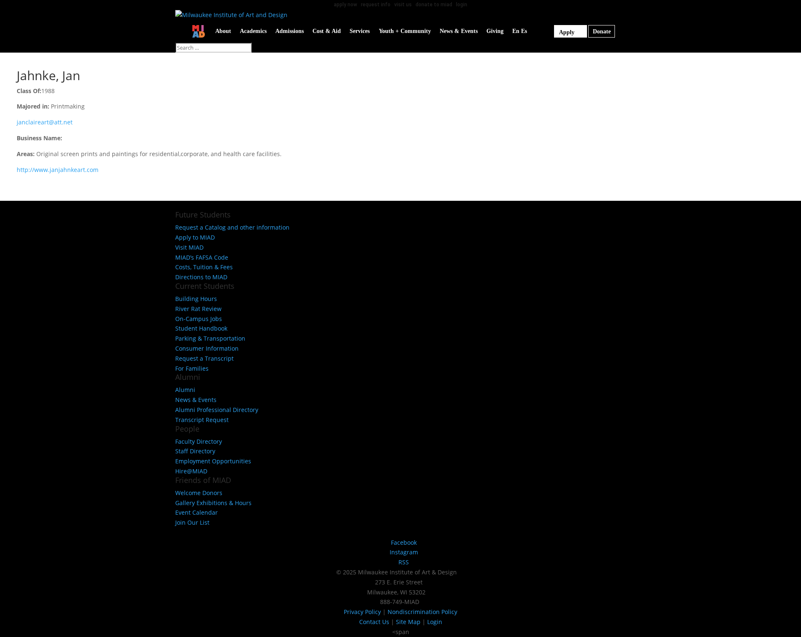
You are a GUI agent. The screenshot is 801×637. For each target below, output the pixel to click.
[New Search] (549, 31)
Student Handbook (201, 328)
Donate (602, 31)
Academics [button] (253, 31)
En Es (519, 31)
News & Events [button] (459, 31)
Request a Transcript (204, 358)
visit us (403, 5)
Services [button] (360, 31)
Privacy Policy (362, 612)
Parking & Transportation (210, 338)
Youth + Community (405, 31)
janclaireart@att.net (45, 122)
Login (434, 622)
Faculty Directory (198, 441)
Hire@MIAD (191, 471)
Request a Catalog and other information (232, 227)
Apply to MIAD (195, 237)
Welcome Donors (198, 493)
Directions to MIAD (201, 277)
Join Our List (192, 522)
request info (375, 5)
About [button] (223, 31)
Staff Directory (195, 451)
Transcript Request (202, 420)
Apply (566, 32)
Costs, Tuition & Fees (204, 267)
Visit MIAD (189, 247)
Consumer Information (207, 348)
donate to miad (434, 5)
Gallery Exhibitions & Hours (213, 503)
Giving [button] (495, 31)
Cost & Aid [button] (326, 31)
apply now (345, 5)
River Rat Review (198, 309)
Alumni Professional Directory (216, 410)
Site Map (408, 622)
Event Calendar (196, 512)
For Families (192, 368)
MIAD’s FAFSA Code (201, 257)
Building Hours (196, 299)
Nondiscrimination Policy (422, 612)
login (461, 5)
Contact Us (374, 622)
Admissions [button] (289, 31)
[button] (538, 31)
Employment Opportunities (213, 461)
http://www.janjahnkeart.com (57, 170)
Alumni (185, 390)
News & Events (196, 400)
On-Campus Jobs (198, 319)
